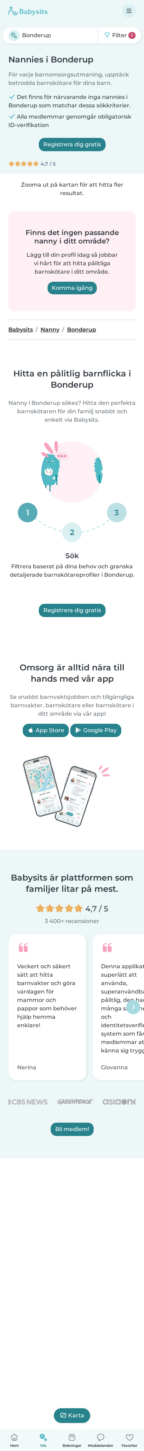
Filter (122, 35)
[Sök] (14, 35)
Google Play (99, 730)
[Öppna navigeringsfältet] (129, 11)
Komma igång (72, 288)
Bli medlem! (72, 1129)
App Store (49, 730)
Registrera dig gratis (72, 144)
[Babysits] (28, 11)
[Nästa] (133, 1007)
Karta (76, 1415)
